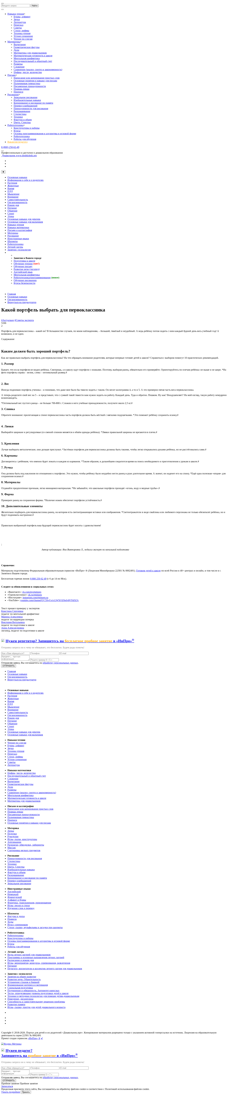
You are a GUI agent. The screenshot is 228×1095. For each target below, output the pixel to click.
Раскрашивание (22, 111)
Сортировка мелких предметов (23, 850)
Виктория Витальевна (13, 622)
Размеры (18, 64)
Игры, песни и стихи (18, 905)
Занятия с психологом (19, 249)
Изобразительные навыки (27, 100)
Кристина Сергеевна (12, 611)
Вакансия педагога (17, 142)
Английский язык (23, 272)
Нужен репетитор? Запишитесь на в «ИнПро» (70, 641)
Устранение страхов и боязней (23, 982)
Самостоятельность (17, 199)
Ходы (10, 922)
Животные (13, 185)
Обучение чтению (23, 263)
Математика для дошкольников (30, 53)
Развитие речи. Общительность (24, 979)
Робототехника (15, 125)
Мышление (13, 194)
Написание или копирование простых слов (37, 78)
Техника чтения (22, 33)
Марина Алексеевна (12, 616)
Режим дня (13, 205)
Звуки (17, 19)
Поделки (12, 833)
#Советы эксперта (24, 320)
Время (10, 188)
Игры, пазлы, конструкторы (22, 839)
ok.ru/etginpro (35, 594)
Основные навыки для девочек (23, 219)
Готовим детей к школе (148, 570)
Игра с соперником (17, 924)
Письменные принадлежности (30, 86)
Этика (10, 216)
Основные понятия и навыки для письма (35, 80)
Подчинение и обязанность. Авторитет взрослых (33, 990)
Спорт (10, 213)
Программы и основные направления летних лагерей (35, 957)
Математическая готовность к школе (33, 55)
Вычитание (20, 44)
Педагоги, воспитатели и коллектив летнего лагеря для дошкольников (44, 968)
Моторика (12, 233)
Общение (12, 210)
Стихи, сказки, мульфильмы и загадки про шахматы (35, 927)
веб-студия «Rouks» (25, 1030)
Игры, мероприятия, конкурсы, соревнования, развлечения (38, 963)
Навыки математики (18, 227)
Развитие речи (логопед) (27, 269)
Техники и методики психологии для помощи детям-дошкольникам (43, 996)
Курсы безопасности (24, 283)
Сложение (19, 66)
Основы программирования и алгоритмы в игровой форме (45, 133)
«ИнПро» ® (34, 1038)
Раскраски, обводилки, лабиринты (25, 845)
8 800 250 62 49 (38, 578)
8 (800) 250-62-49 (10, 147)
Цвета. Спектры (22, 122)
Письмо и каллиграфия (19, 230)
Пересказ (18, 25)
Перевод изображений (25, 105)
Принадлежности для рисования (31, 108)
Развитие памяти (16, 1004)
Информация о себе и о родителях (25, 180)
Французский (14, 897)
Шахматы (12, 241)
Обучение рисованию (25, 280)
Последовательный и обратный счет (33, 61)
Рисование (13, 94)
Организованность (17, 202)
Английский (14, 891)
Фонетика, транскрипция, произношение (29, 902)
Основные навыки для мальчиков (25, 222)
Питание (12, 208)
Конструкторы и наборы (27, 128)
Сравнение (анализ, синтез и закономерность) (38, 69)
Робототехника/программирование (32, 277)
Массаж (11, 847)
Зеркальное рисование (25, 97)
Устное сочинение (23, 36)
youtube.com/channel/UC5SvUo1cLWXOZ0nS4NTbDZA (49, 600)
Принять (26, 1092)
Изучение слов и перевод (20, 908)
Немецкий (12, 894)
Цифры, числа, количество (28, 72)
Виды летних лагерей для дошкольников (29, 954)
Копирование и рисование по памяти (33, 103)
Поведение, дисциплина (20, 999)
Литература (20, 22)
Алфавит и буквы (16, 900)
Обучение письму (23, 266)
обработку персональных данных (60, 662)
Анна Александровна (12, 628)
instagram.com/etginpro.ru (35, 597)
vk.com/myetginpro (31, 592)
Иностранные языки (18, 238)
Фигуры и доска (16, 916)
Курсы (17, 130)
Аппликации (14, 842)
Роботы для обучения (25, 139)
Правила (12, 919)
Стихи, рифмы (21, 30)
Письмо (11, 75)
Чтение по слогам (23, 39)
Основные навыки (17, 177)
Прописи (18, 91)
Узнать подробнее (10, 1092)
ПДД (10, 191)
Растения (12, 183)
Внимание (12, 196)
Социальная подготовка (20, 987)
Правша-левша (21, 89)
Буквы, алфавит (22, 16)
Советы (18, 27)
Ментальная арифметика (27, 58)
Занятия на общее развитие (21, 976)
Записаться (7, 1086)
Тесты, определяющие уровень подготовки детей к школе (38, 993)
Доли (16, 50)
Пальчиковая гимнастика (27, 83)
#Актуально (7, 320)
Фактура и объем (23, 119)
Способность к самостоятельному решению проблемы (36, 1001)
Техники (18, 117)
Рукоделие (12, 836)
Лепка (10, 831)
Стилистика (20, 114)
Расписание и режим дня (20, 960)
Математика (13, 41)
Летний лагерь (15, 247)
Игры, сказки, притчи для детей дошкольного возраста (36, 1007)
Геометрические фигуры (27, 47)
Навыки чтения (15, 14)
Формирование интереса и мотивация (27, 985)
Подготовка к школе (24, 261)
